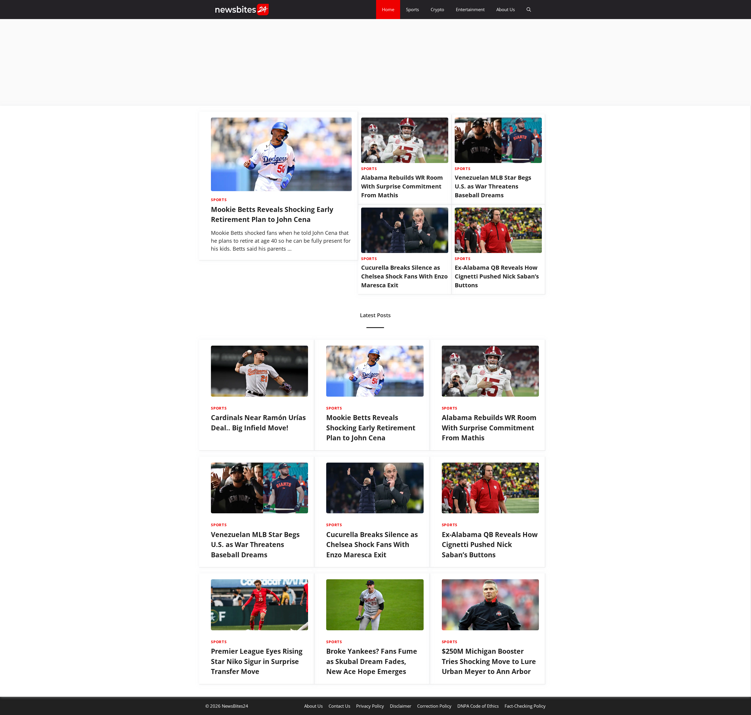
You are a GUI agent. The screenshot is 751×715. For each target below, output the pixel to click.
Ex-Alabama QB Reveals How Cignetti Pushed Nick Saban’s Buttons (497, 276)
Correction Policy (434, 706)
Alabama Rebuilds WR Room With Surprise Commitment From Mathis (402, 186)
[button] (529, 9)
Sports (412, 9)
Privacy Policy (370, 706)
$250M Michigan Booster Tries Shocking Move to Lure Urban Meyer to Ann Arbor (489, 661)
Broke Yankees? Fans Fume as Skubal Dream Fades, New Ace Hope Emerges (371, 661)
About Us (505, 9)
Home (388, 9)
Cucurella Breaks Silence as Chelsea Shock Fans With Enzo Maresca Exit (404, 276)
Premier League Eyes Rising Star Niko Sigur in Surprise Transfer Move (256, 661)
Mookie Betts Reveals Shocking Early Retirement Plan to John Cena (370, 427)
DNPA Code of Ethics (478, 706)
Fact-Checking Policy (525, 706)
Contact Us (339, 706)
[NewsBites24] (242, 9)
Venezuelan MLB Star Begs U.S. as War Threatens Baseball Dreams (493, 186)
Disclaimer (400, 706)
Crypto (437, 9)
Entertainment (470, 9)
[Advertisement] (176, 62)
